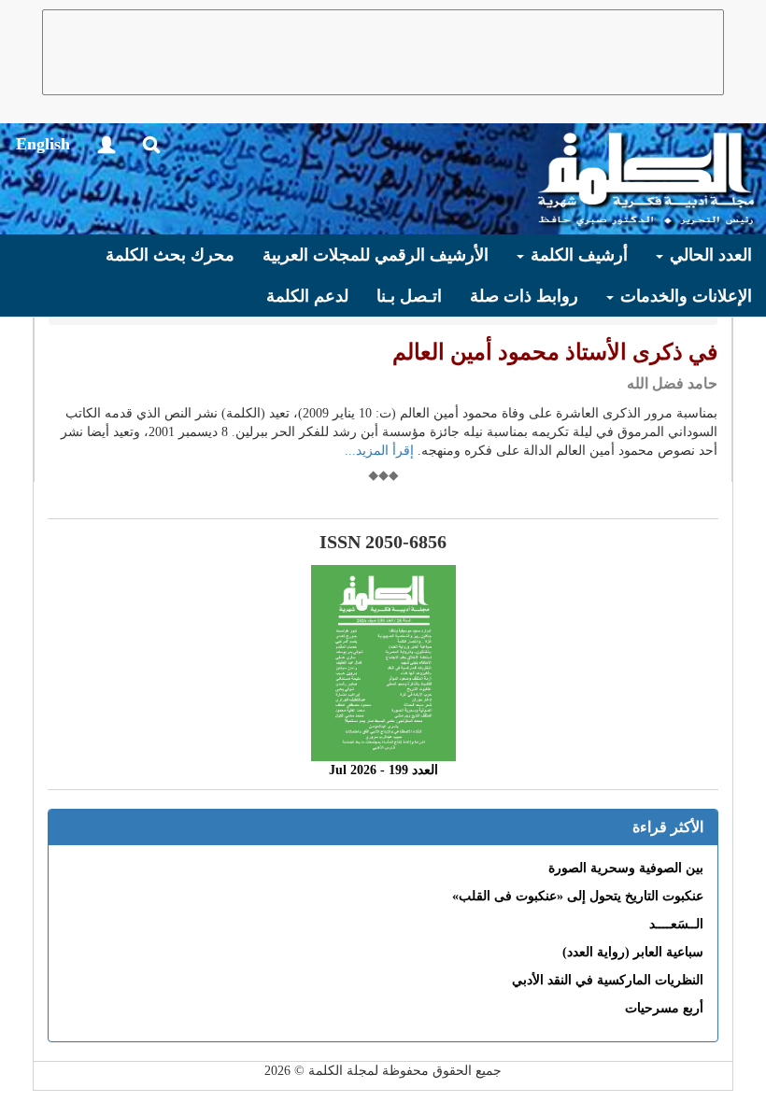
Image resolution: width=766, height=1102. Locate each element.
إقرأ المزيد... (379, 451)
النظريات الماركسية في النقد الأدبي (607, 980)
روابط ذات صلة (524, 296)
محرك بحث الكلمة (170, 255)
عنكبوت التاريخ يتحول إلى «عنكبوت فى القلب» (577, 896)
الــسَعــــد (676, 924)
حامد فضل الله (672, 383)
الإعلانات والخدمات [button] (684, 296)
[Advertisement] (383, 52)
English (43, 143)
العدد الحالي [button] (708, 255)
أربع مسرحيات (664, 1008)
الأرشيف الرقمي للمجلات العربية (375, 255)
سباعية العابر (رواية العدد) (632, 952)
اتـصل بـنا (409, 296)
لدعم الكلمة (307, 296)
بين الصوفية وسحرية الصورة (625, 868)
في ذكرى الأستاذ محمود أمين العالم (554, 352)
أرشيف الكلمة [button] (577, 255)
